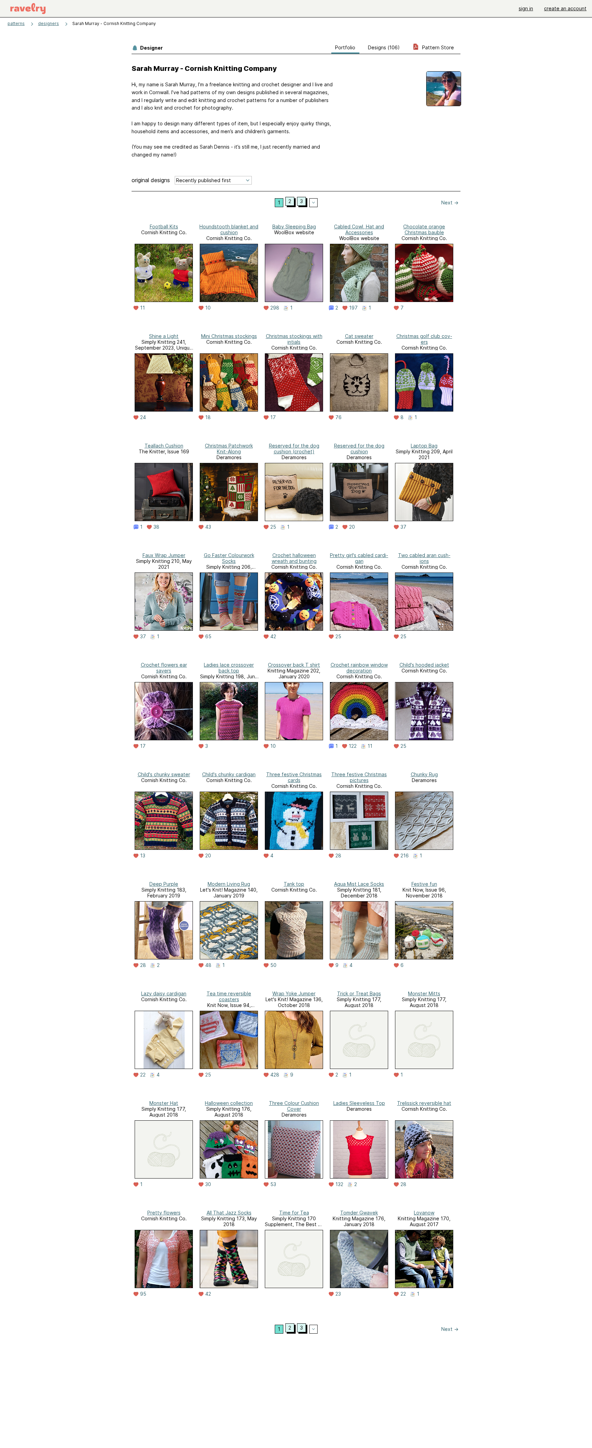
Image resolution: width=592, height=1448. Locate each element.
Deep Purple (163, 884)
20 (352, 527)
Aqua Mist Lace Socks (359, 884)
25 (273, 527)
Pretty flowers (164, 1213)
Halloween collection (229, 1103)
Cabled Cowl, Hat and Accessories (359, 229)
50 (273, 965)
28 (338, 855)
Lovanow (424, 1213)
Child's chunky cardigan (229, 774)
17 (273, 417)
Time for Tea (294, 1213)
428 (274, 1075)
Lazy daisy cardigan (163, 993)
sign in (526, 8)
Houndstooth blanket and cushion (228, 229)
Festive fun (424, 884)
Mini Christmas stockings (229, 336)
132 (339, 1184)
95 (143, 1294)
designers (48, 23)
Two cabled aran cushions (424, 558)
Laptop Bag (424, 446)
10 (208, 308)
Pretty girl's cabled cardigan (359, 558)
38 (156, 527)
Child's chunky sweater (164, 774)
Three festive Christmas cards (294, 777)
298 (274, 308)
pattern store (437, 47)
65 (208, 636)
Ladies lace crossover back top (229, 667)
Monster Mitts (424, 993)
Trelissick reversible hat (424, 1103)
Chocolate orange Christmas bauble (424, 229)
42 (273, 636)
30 (208, 1184)
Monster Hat (163, 1103)
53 (273, 1184)
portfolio (345, 47)
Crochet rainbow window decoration (359, 667)
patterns (16, 23)
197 (353, 308)
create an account (565, 8)
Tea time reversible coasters (229, 996)
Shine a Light (163, 336)
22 (143, 1075)
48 (208, 965)
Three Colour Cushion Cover (294, 1106)
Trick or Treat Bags (359, 993)
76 (338, 417)
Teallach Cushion (164, 446)
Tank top (294, 884)
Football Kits (164, 226)
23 (338, 1294)
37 (403, 527)
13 (142, 855)
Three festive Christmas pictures (359, 777)
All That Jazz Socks (229, 1213)
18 (208, 417)
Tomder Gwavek (359, 1213)
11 (142, 308)
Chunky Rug (424, 774)
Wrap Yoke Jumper (294, 993)
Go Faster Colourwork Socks (229, 558)
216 (404, 855)
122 (353, 746)
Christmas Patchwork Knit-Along (229, 448)
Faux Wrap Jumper (164, 555)
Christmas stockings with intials (294, 339)
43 (208, 527)
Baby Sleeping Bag (294, 226)
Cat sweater (359, 336)
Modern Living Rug (229, 884)
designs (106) (384, 47)
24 (143, 417)
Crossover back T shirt (294, 665)
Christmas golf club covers (424, 339)
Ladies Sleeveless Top (359, 1103)
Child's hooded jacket (424, 665)
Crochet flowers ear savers (164, 667)
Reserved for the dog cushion (359, 448)
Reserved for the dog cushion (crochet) (294, 448)
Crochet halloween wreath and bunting (294, 558)
